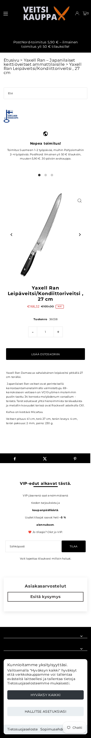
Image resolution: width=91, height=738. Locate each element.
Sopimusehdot (53, 729)
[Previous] (11, 234)
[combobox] (45, 93)
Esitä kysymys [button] (45, 596)
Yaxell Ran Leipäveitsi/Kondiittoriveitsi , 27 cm (43, 68)
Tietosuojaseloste (22, 729)
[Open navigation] (10, 13)
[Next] (79, 234)
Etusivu (11, 60)
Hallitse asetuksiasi (45, 711)
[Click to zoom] (79, 200)
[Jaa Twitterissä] (45, 458)
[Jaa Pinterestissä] (75, 458)
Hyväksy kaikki (46, 695)
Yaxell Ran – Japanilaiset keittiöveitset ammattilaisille (39, 62)
